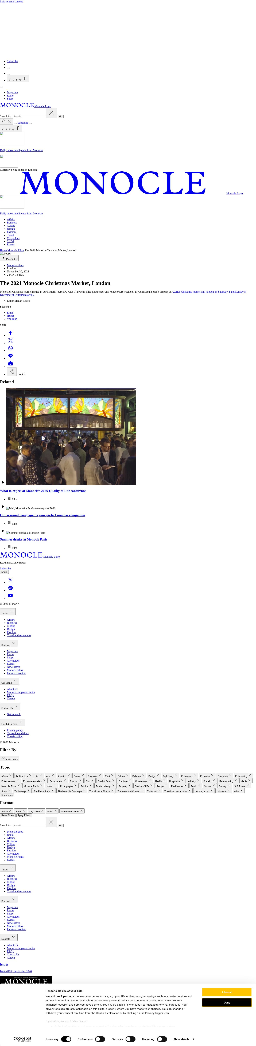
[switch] (100, 1039)
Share (4, 572)
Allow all (227, 992)
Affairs (11, 219)
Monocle (6, 939)
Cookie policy (14, 736)
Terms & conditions (18, 733)
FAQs (10, 695)
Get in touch (14, 714)
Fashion (11, 231)
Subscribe (12, 61)
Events (10, 244)
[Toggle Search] (6, 121)
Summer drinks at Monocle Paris (23, 539)
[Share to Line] (10, 358)
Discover (6, 645)
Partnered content (16, 673)
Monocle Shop (15, 831)
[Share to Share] (12, 372)
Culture (11, 225)
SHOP (10, 241)
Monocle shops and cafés (21, 692)
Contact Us (7, 708)
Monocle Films (15, 250)
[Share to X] (10, 342)
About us (12, 689)
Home (3, 250)
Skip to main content (11, 1)
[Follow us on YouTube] (10, 597)
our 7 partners (65, 996)
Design (11, 228)
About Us (12, 945)
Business (12, 222)
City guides (13, 238)
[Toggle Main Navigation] (1, 87)
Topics (5, 613)
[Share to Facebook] (10, 335)
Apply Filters (24, 815)
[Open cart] (8, 74)
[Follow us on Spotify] (10, 590)
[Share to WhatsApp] (10, 350)
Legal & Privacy (9, 724)
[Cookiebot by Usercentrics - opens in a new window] (22, 1039)
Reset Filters (7, 815)
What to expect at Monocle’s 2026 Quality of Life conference (43, 491)
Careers (11, 698)
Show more (7, 795)
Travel (10, 235)
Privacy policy (15, 730)
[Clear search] (51, 113)
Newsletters (13, 666)
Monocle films (15, 670)
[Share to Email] (10, 365)
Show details (181, 1039)
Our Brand (6, 683)
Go (60, 116)
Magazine (12, 92)
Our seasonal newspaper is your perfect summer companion (42, 515)
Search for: (6, 116)
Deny (227, 1002)
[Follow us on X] (10, 582)
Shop (10, 98)
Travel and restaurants (19, 635)
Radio (10, 95)
